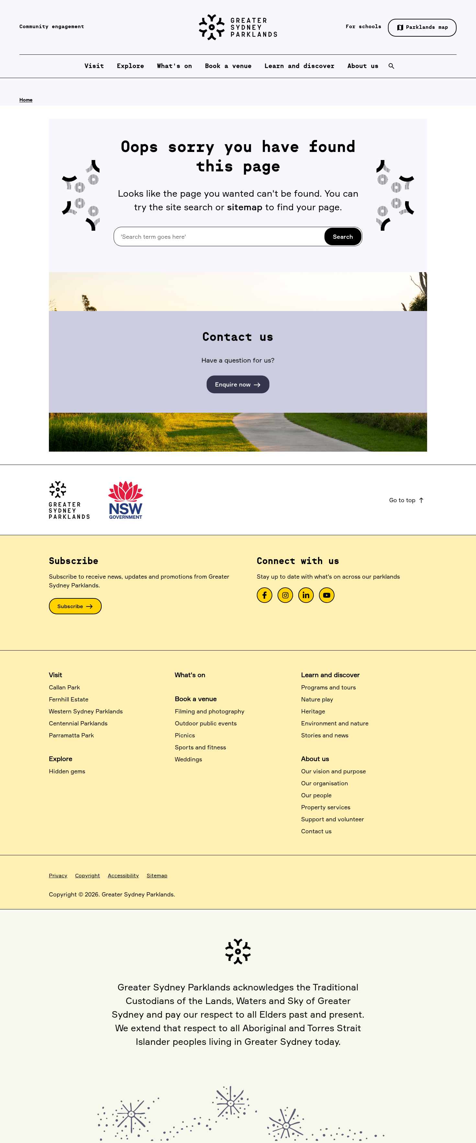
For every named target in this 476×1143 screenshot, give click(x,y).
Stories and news (324, 735)
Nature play (317, 699)
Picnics (185, 735)
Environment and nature (334, 723)
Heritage (313, 711)
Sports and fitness (200, 747)
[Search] (391, 66)
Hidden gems (67, 771)
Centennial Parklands (78, 723)
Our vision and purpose (333, 771)
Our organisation (324, 783)
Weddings (188, 759)
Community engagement (51, 26)
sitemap (245, 207)
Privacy (58, 875)
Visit (55, 675)
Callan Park (64, 687)
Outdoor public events (206, 723)
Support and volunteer (332, 819)
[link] (264, 595)
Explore (60, 759)
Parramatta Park (71, 735)
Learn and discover (330, 675)
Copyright (87, 875)
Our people (316, 795)
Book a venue (196, 699)
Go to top (407, 499)
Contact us (316, 831)
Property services (325, 807)
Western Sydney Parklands (86, 711)
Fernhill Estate (68, 699)
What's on (190, 675)
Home (25, 99)
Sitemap (157, 875)
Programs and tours (328, 687)
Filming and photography (209, 711)
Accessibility (123, 875)
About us (315, 759)
